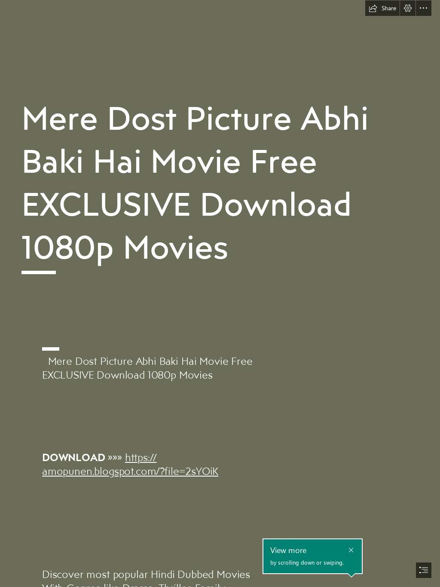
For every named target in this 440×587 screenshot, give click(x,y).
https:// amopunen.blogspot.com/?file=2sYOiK (130, 464)
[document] (220, 293)
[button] (382, 8)
